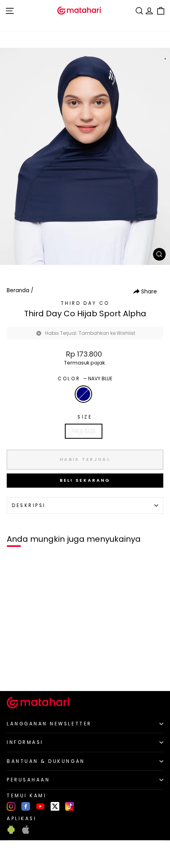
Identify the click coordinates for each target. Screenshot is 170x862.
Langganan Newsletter (49, 724)
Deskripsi (29, 505)
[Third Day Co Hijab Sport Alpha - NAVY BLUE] (15, 671)
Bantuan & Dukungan (46, 761)
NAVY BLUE (83, 394)
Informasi (25, 742)
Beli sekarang (85, 480)
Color (85, 379)
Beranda (18, 290)
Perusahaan (28, 780)
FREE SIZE (84, 431)
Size (84, 417)
